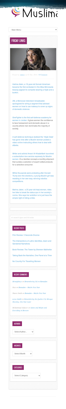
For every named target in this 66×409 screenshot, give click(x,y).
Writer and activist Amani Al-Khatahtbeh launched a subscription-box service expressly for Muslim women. (33, 156)
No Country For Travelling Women (26, 261)
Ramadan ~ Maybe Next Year (29, 287)
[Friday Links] (33, 69)
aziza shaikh (16, 299)
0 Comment (43, 75)
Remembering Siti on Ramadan (36, 281)
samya (22, 75)
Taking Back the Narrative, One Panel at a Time (32, 255)
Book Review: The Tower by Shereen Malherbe (32, 249)
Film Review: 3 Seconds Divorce (25, 235)
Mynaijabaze (17, 281)
